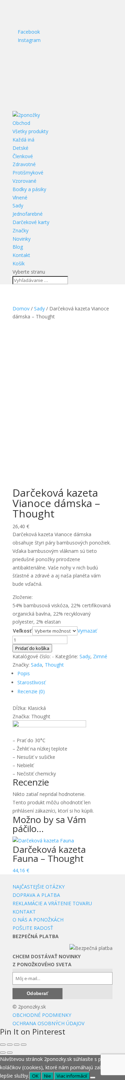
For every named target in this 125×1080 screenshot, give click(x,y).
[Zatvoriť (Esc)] (23, 1045)
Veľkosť (22, 630)
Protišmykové (27, 172)
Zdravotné (24, 164)
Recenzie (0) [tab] (31, 691)
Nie (47, 1076)
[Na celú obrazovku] (9, 1045)
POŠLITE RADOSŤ (32, 928)
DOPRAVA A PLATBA (36, 895)
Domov (21, 308)
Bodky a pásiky (29, 189)
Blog (17, 246)
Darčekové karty (30, 222)
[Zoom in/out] (3, 1045)
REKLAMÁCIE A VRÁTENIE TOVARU (52, 903)
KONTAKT (24, 911)
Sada (36, 664)
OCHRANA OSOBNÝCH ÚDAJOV (48, 1023)
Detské (20, 148)
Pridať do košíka (32, 648)
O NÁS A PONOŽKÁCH (38, 919)
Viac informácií (72, 1076)
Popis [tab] (23, 673)
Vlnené (19, 197)
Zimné (100, 656)
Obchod (21, 123)
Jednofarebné (27, 214)
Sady (17, 205)
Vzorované (24, 181)
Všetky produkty (30, 131)
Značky (20, 230)
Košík (18, 263)
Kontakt (21, 255)
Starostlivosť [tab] (31, 682)
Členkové (22, 156)
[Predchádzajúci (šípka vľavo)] (3, 1053)
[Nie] (92, 1078)
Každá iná (23, 139)
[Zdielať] (16, 1045)
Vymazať (87, 630)
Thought (54, 664)
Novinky (21, 238)
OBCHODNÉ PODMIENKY (41, 1015)
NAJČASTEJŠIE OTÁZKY (38, 886)
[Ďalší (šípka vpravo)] (9, 1053)
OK (35, 1076)
